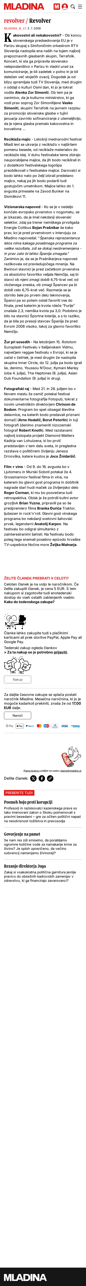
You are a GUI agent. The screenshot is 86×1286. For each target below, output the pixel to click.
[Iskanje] (73, 6)
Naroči (18, 715)
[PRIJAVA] (65, 6)
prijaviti (60, 652)
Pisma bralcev (32, 770)
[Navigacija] (80, 7)
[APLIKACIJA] (57, 6)
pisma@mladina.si (70, 770)
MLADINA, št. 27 (15, 28)
